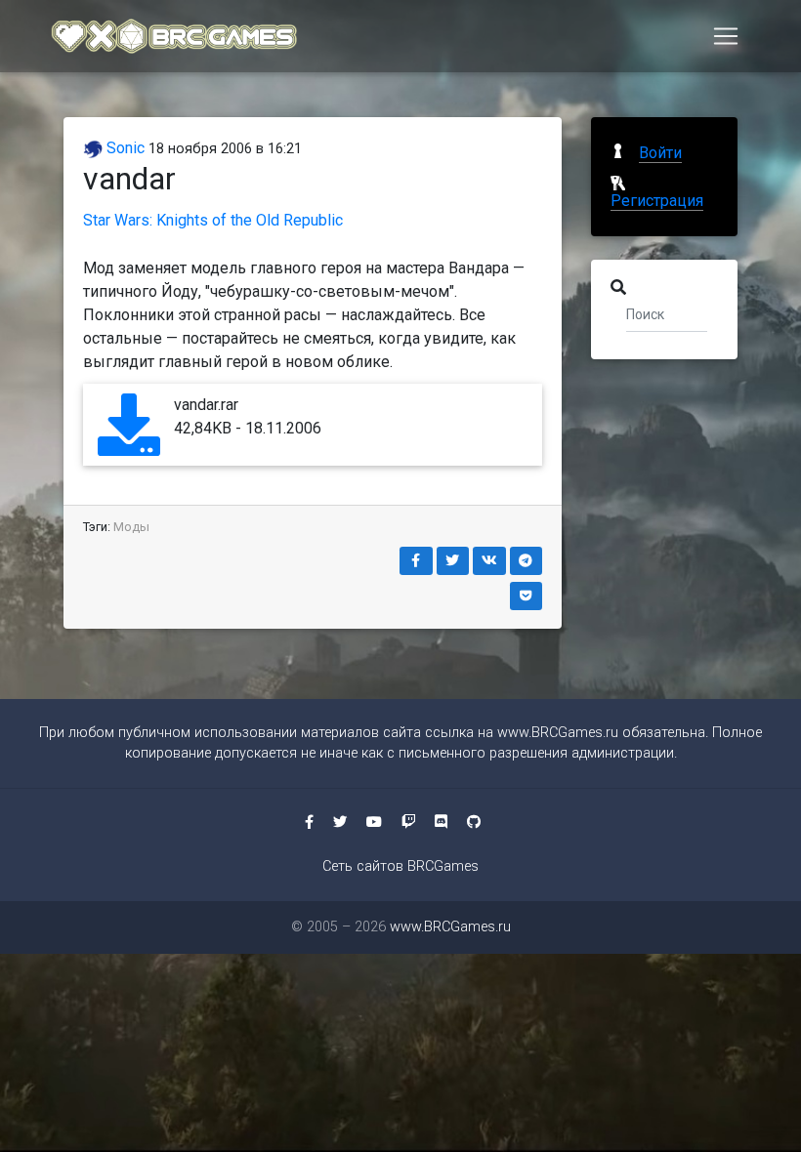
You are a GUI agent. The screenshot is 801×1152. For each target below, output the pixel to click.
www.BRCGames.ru (557, 732)
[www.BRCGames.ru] (175, 36)
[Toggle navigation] (725, 36)
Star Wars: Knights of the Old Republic (213, 220)
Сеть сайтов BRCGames (400, 866)
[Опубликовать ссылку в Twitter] (453, 561)
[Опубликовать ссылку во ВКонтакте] (489, 561)
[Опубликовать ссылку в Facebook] (416, 561)
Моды (131, 526)
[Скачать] (129, 442)
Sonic (124, 148)
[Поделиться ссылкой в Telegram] (526, 561)
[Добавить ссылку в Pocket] (526, 596)
